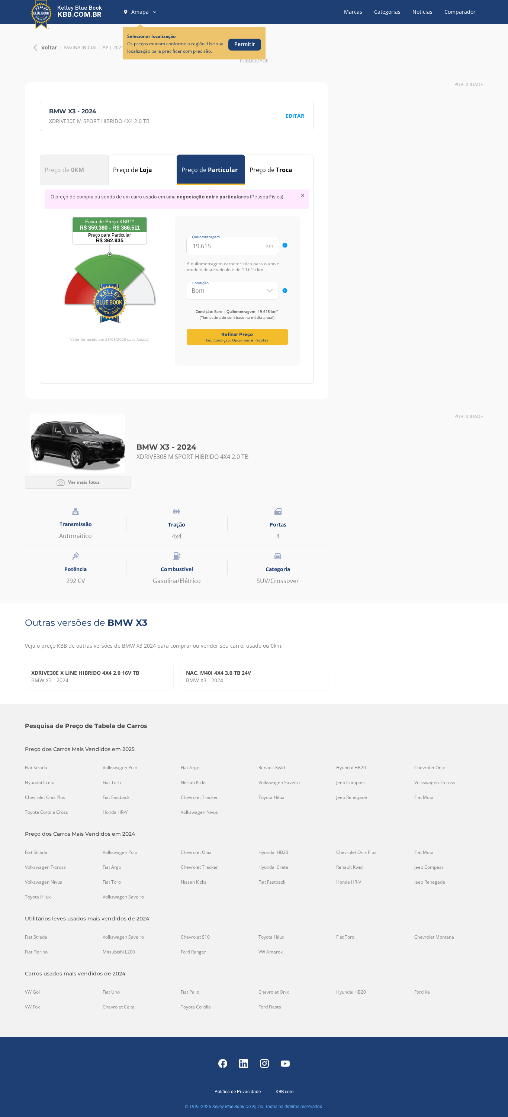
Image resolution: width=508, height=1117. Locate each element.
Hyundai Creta (40, 783)
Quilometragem (206, 237)
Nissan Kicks (193, 783)
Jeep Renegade (351, 797)
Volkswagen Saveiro (279, 783)
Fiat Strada (36, 768)
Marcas (353, 11)
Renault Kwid (271, 768)
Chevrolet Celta (119, 1007)
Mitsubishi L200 (119, 952)
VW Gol (32, 992)
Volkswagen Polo (120, 768)
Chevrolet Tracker (199, 797)
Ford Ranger (193, 952)
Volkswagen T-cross (434, 783)
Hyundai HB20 (351, 768)
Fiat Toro (112, 783)
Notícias (422, 11)
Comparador (460, 11)
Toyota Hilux (271, 797)
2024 (118, 48)
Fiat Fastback (116, 797)
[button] (140, 12)
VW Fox (32, 1007)
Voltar (49, 47)
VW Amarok (270, 952)
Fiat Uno (111, 992)
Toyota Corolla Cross (46, 812)
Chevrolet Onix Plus (45, 797)
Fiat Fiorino (36, 952)
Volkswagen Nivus (199, 812)
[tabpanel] (177, 278)
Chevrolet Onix (429, 768)
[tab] (74, 170)
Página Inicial (80, 48)
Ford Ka (422, 992)
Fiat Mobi (423, 797)
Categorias (387, 11)
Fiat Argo (190, 768)
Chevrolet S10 (195, 937)
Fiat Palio (190, 992)
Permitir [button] (244, 44)
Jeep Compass (351, 783)
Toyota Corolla (196, 1007)
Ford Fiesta (269, 1007)
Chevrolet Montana (434, 937)
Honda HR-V (115, 812)
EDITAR (295, 115)
